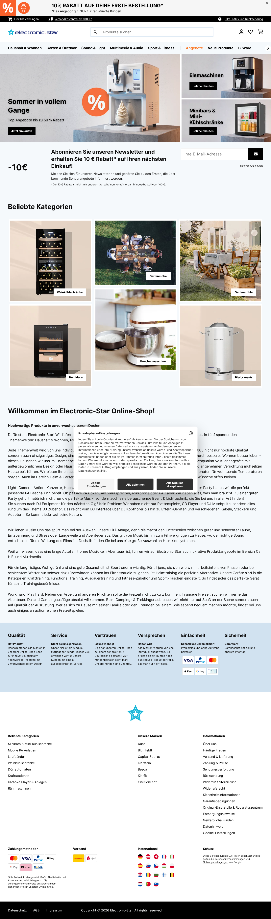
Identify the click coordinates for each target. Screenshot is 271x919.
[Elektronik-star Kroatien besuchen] (140, 875)
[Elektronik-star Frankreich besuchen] (164, 856)
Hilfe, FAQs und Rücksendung (244, 19)
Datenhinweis (213, 826)
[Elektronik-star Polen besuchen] (172, 865)
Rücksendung (213, 776)
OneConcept (147, 782)
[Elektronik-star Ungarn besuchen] (164, 865)
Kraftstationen (18, 776)
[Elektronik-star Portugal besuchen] (148, 884)
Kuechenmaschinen (153, 361)
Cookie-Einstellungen (219, 833)
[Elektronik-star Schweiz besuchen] (156, 856)
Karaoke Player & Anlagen (27, 782)
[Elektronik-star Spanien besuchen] (140, 865)
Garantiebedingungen (219, 801)
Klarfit (142, 776)
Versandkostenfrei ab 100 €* (73, 19)
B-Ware (244, 48)
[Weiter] (268, 48)
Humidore (76, 377)
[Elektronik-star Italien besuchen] (172, 856)
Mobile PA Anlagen (22, 750)
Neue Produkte (221, 48)
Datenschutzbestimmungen (229, 859)
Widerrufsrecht (214, 788)
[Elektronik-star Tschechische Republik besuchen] (156, 865)
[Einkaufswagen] (260, 32)
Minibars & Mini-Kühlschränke (30, 744)
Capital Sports (149, 757)
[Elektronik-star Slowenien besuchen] (156, 884)
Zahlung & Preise (215, 763)
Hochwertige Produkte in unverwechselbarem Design (54, 425)
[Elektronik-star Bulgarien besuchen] (156, 875)
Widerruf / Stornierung (219, 782)
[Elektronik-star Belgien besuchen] (172, 875)
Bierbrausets (244, 377)
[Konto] (241, 32)
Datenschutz (17, 910)
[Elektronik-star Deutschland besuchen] (140, 856)
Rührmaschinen (19, 788)
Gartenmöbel (158, 276)
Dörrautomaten (19, 769)
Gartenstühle (244, 292)
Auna (141, 744)
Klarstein (144, 763)
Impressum (54, 910)
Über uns (209, 744)
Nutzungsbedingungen (215, 862)
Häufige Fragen (214, 750)
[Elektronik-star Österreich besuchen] (148, 856)
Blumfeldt (145, 750)
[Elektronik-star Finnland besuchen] (164, 875)
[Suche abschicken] (95, 32)
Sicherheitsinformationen (221, 795)
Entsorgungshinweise (219, 814)
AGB (36, 910)
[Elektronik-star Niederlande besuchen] (140, 884)
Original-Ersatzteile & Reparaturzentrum (233, 807)
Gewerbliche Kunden (218, 820)
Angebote (194, 48)
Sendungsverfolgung (218, 769)
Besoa (142, 769)
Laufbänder (16, 757)
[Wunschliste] (250, 32)
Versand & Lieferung (218, 757)
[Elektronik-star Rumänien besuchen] (148, 875)
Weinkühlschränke (70, 292)
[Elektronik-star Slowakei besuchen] (148, 865)
